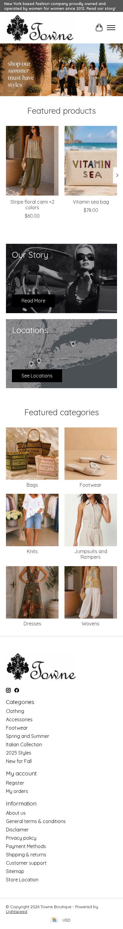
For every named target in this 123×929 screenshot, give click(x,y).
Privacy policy (21, 838)
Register (15, 783)
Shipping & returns (26, 855)
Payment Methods (26, 846)
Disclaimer (17, 830)
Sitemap (15, 871)
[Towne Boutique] (40, 28)
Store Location (22, 880)
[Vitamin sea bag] (90, 161)
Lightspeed (16, 911)
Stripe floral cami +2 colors (32, 204)
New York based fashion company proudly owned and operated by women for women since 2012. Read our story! (60, 6)
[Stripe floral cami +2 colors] (32, 161)
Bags (32, 485)
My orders (17, 791)
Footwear (91, 485)
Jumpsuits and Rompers (90, 554)
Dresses (32, 624)
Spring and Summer (27, 736)
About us (16, 813)
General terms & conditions (36, 821)
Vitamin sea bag (91, 202)
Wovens (90, 624)
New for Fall (19, 761)
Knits (32, 551)
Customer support (26, 863)
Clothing (15, 711)
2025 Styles (18, 753)
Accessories (19, 719)
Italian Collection (24, 744)
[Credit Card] (54, 920)
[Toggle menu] (111, 28)
